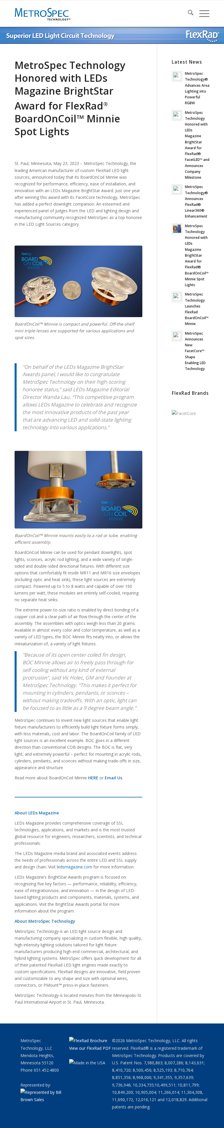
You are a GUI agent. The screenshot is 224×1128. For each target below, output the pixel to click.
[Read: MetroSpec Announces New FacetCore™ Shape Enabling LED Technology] (177, 336)
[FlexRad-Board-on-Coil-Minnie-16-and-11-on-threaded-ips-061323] (78, 490)
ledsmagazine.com (74, 867)
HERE (93, 778)
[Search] (187, 13)
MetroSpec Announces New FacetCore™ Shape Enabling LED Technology (195, 351)
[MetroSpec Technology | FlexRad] (43, 13)
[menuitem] (187, 13)
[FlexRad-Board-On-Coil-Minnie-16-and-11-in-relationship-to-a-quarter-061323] (78, 281)
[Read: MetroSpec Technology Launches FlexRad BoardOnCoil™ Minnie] (177, 297)
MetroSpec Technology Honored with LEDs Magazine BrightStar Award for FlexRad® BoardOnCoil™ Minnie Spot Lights (197, 255)
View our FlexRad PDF (90, 1048)
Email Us (113, 778)
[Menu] (201, 13)
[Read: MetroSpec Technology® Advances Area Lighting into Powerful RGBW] (177, 76)
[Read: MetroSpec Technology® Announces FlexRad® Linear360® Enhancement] (177, 189)
